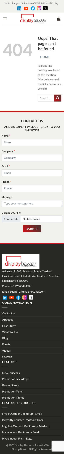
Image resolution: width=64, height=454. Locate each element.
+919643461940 (21, 286)
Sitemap (7, 356)
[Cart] (58, 19)
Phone (6, 181)
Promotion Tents (12, 391)
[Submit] (57, 98)
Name (6, 135)
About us (7, 319)
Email (6, 166)
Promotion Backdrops (15, 379)
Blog (5, 338)
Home (45, 56)
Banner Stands (11, 385)
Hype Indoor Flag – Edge (17, 438)
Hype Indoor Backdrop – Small (20, 432)
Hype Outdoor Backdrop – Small (22, 413)
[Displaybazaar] (33, 19)
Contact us (8, 313)
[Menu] (5, 18)
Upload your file (11, 212)
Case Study (9, 325)
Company (8, 151)
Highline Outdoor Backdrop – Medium (25, 426)
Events (6, 344)
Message (7, 197)
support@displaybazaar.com (27, 291)
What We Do (10, 332)
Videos (6, 350)
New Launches (11, 372)
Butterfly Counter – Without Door (22, 419)
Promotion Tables (13, 397)
